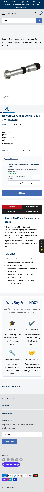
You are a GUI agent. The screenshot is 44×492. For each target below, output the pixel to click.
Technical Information (32, 206)
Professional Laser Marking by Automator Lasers (23, 165)
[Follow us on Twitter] (8, 459)
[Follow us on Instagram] (12, 459)
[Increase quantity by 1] (29, 150)
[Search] (39, 20)
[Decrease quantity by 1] (17, 150)
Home (4, 39)
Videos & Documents (32, 211)
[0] (39, 13)
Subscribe (10, 441)
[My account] (35, 13)
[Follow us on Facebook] (3, 459)
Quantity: (5, 150)
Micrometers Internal (17, 39)
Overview (12, 206)
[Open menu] (3, 14)
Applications (12, 211)
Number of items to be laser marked (16, 177)
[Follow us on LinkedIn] (21, 459)
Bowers (5, 125)
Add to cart (22, 193)
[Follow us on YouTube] (16, 459)
